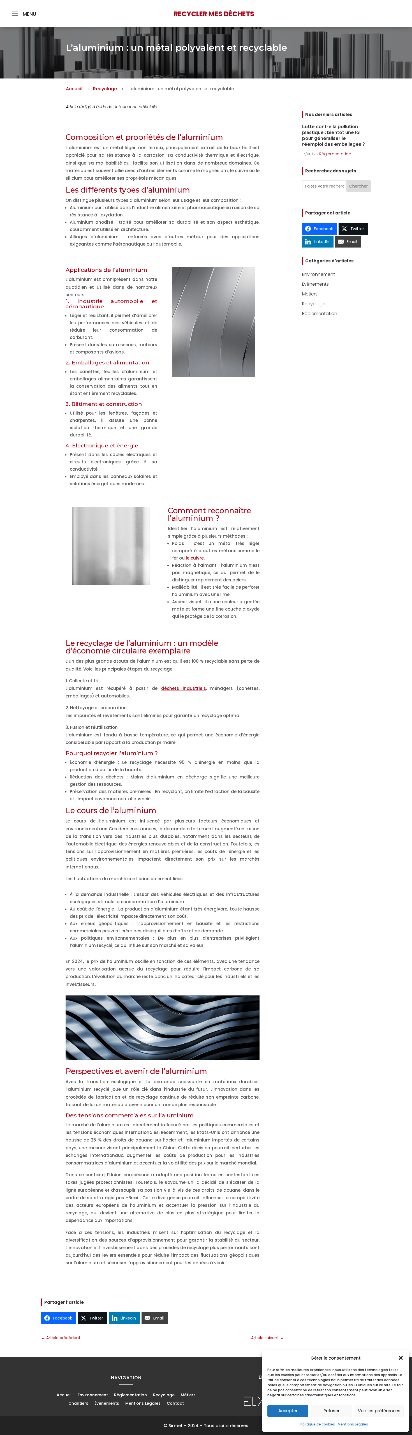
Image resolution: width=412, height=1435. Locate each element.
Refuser (331, 1411)
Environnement (318, 274)
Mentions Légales (353, 1424)
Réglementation (335, 154)
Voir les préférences (379, 1411)
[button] (401, 1358)
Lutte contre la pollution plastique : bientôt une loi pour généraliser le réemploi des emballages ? (333, 135)
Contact (175, 1403)
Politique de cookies (317, 1424)
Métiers (310, 294)
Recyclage (313, 304)
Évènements (315, 284)
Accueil (64, 1395)
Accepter (288, 1411)
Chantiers (78, 1403)
